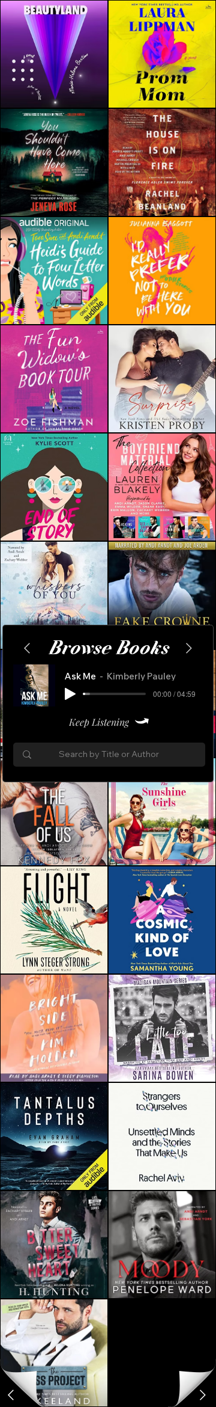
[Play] (70, 694)
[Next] (12, 1395)
